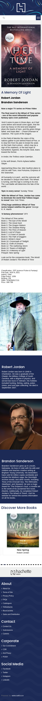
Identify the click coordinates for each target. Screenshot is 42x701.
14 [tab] (26, 564)
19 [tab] (38, 564)
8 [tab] (12, 564)
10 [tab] (17, 564)
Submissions (8, 630)
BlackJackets (8, 611)
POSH (5, 657)
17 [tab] (33, 564)
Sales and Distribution (11, 614)
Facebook (6, 669)
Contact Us (7, 626)
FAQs (5, 599)
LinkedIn (6, 680)
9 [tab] (14, 564)
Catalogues (7, 603)
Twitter (5, 672)
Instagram (6, 676)
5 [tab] (4, 564)
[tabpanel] (21, 534)
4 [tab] (1, 564)
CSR (5, 649)
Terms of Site (8, 592)
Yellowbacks (7, 607)
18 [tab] (36, 564)
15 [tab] (28, 564)
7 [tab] (9, 564)
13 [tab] (24, 564)
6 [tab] (7, 564)
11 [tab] (19, 564)
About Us (6, 588)
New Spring (21, 549)
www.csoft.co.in (18, 696)
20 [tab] (40, 564)
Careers (6, 634)
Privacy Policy (8, 596)
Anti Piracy (7, 653)
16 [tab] (31, 564)
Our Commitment (9, 646)
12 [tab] (21, 564)
